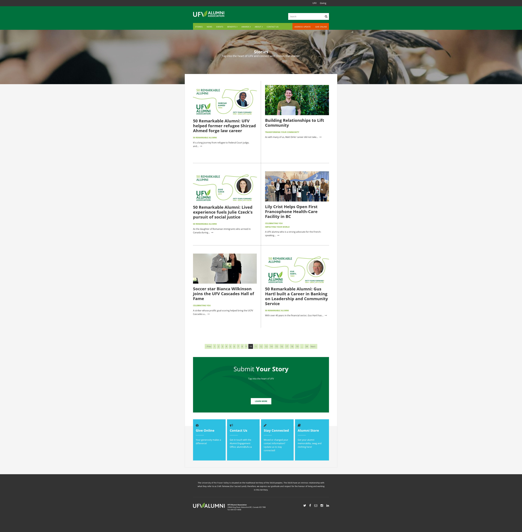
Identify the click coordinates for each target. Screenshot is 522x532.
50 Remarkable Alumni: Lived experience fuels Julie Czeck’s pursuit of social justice (223, 212)
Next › (313, 346)
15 (276, 346)
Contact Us (273, 26)
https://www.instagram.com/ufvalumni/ (322, 506)
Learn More (261, 401)
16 (281, 346)
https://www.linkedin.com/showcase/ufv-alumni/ (327, 506)
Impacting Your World (277, 227)
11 (256, 346)
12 (261, 346)
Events (219, 26)
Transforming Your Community (282, 132)
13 (266, 346)
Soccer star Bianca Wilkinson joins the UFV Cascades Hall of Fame (223, 293)
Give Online (321, 26)
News (209, 26)
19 (297, 346)
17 (287, 346)
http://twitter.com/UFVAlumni (304, 506)
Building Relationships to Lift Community (294, 122)
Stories (199, 26)
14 (271, 346)
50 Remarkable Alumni (205, 137)
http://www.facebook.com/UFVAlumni (310, 506)
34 (306, 346)
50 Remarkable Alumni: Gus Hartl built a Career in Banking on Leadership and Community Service (296, 296)
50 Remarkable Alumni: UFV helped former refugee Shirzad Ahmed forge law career (224, 125)
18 (292, 346)
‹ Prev (208, 346)
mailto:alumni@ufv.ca (315, 506)
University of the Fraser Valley (215, 482)
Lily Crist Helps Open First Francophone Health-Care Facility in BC (291, 211)
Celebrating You (274, 223)
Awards (245, 26)
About (258, 26)
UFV (315, 3)
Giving (323, 3)
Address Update (302, 26)
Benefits (231, 26)
